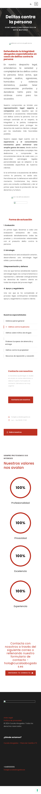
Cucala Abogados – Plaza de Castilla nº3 (20, 743)
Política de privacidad (13, 720)
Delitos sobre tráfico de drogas (18, 333)
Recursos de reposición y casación (20, 356)
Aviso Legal (8, 717)
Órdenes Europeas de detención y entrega (19, 342)
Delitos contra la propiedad (17, 350)
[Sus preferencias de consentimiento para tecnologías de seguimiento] (37, 790)
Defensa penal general (15, 321)
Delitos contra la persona (18, 327)
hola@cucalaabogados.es (14, 770)
